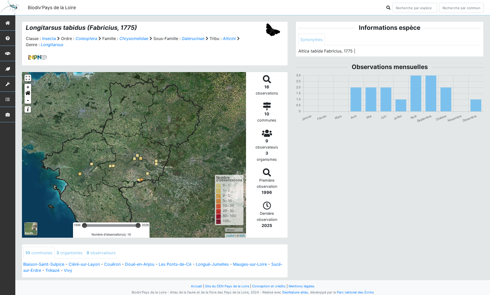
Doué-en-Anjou (139, 264)
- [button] (28, 100)
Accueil (196, 286)
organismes (69, 252)
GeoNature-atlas (295, 292)
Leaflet (230, 235)
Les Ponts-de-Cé (175, 264)
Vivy (68, 270)
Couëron (112, 264)
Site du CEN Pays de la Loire (227, 286)
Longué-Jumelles (212, 264)
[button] (27, 93)
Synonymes (311, 39)
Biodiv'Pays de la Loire (52, 7)
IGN (242, 235)
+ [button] (28, 87)
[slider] (84, 225)
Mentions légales (301, 286)
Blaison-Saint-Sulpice (43, 264)
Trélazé (52, 270)
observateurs (101, 252)
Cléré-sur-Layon (84, 264)
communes (38, 252)
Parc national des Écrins (355, 292)
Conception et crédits (269, 286)
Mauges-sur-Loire (250, 264)
